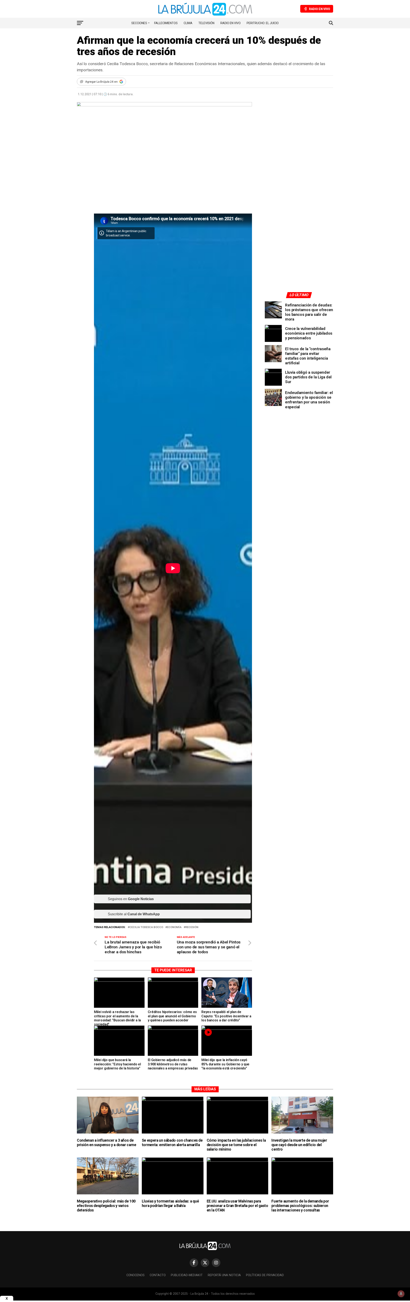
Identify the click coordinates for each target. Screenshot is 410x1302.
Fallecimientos (166, 23)
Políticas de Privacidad (265, 1275)
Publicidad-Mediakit (187, 1275)
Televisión (206, 23)
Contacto (158, 1275)
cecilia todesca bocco (146, 927)
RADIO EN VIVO (230, 23)
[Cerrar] (6, 1298)
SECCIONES (139, 23)
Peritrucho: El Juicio (263, 23)
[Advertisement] (299, 141)
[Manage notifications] (401, 1293)
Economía (174, 927)
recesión (191, 927)
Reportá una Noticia (224, 1275)
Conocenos (135, 1275)
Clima (188, 23)
